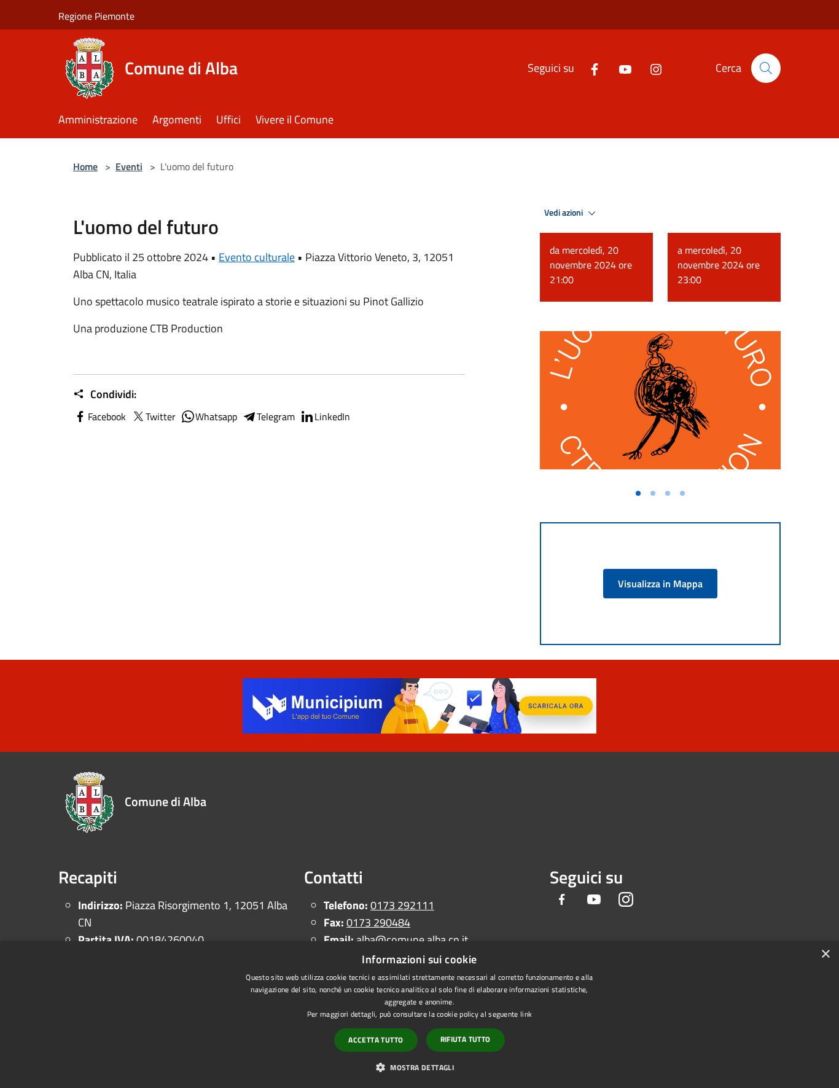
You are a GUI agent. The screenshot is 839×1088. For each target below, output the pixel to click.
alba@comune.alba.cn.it (412, 939)
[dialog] (419, 1014)
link (526, 1014)
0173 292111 (402, 905)
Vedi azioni (564, 212)
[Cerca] (766, 68)
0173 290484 (378, 922)
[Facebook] (589, 68)
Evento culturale (257, 257)
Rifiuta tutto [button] (465, 1039)
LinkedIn (332, 416)
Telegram (276, 416)
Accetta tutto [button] (375, 1040)
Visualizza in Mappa (660, 583)
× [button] (825, 954)
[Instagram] (651, 68)
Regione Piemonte (96, 16)
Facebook (107, 416)
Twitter (161, 416)
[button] (419, 1067)
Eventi (128, 166)
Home (85, 166)
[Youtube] (620, 68)
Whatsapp (216, 416)
